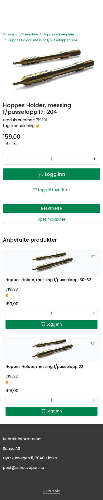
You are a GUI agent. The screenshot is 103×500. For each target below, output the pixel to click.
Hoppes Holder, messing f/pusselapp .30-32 (48, 280)
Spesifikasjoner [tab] (52, 219)
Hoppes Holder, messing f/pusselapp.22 (44, 366)
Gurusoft (51, 491)
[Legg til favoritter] (93, 257)
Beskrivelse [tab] (51, 208)
